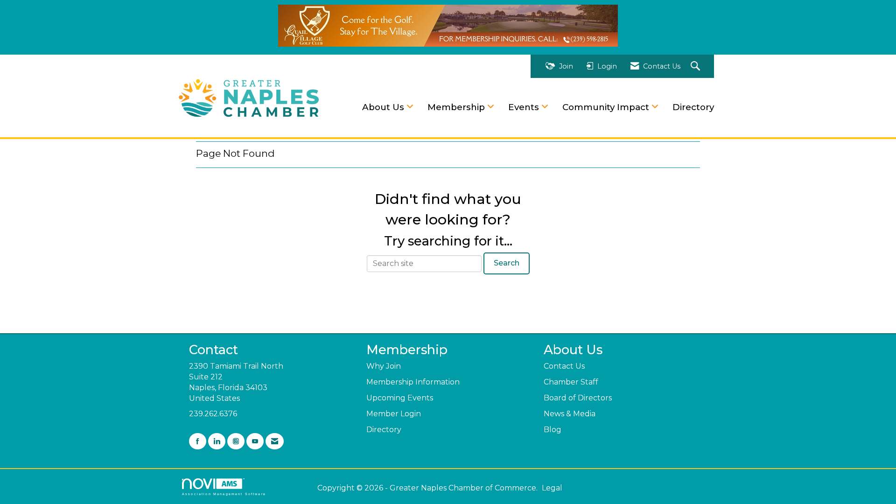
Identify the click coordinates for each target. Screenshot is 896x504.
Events (524, 107)
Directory (693, 107)
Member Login (393, 413)
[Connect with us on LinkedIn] (216, 441)
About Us (384, 107)
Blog (552, 429)
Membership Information (413, 382)
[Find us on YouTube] (255, 441)
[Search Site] (696, 66)
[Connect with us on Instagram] (236, 441)
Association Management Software (224, 494)
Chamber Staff (571, 382)
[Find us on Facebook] (197, 441)
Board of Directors (578, 397)
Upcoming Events (399, 397)
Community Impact (606, 107)
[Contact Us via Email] (275, 441)
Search (506, 263)
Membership (457, 107)
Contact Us (564, 366)
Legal (552, 487)
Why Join (383, 366)
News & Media (569, 413)
